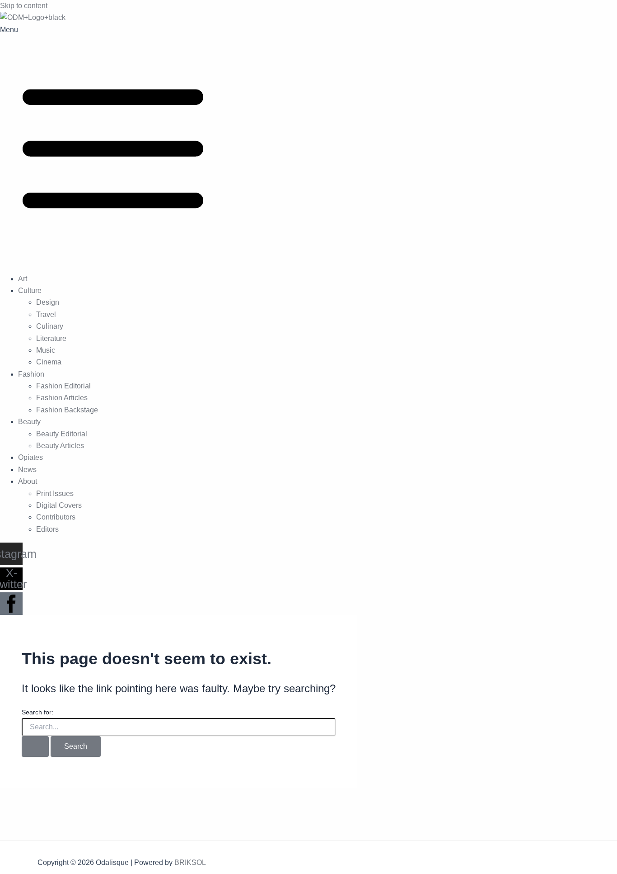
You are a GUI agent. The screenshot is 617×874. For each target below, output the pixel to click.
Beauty (29, 421)
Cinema (48, 362)
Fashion (31, 374)
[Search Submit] (35, 746)
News (27, 469)
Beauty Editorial (61, 434)
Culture (30, 290)
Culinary (49, 326)
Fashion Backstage (67, 410)
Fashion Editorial (63, 386)
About (27, 481)
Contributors (55, 517)
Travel (46, 314)
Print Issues (55, 493)
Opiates (30, 457)
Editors (47, 529)
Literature (51, 338)
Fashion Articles (62, 398)
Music (45, 350)
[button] (308, 145)
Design (47, 302)
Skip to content (23, 5)
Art (22, 279)
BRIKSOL (190, 862)
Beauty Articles (60, 445)
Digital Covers (59, 505)
